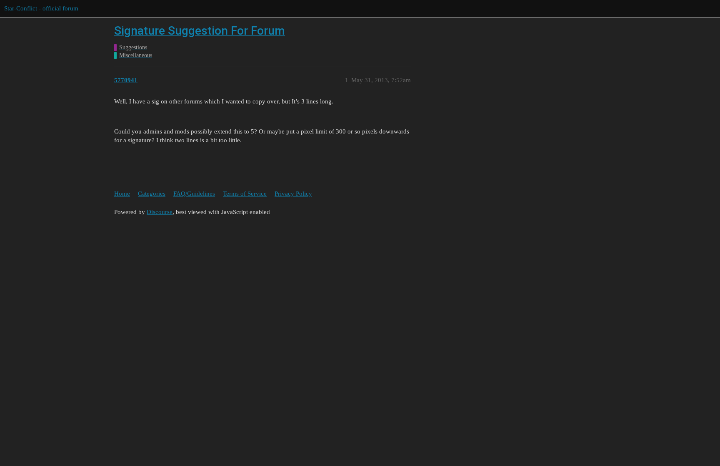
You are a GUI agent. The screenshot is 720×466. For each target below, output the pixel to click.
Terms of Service (245, 193)
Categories (151, 193)
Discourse (159, 212)
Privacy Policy (293, 193)
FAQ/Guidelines (194, 193)
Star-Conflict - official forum (41, 8)
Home (122, 193)
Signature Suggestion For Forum (199, 31)
